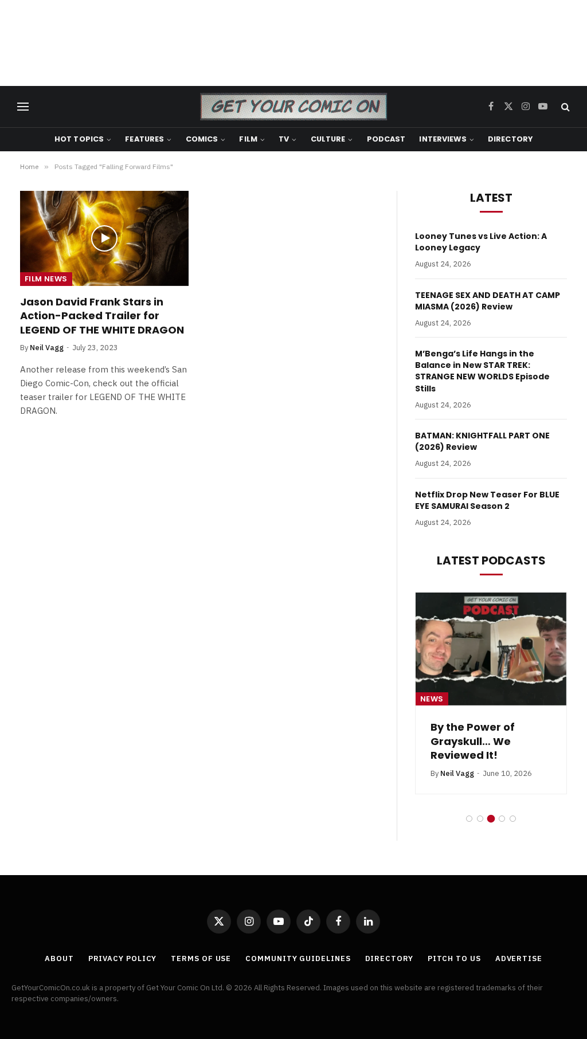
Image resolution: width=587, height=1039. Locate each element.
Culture (328, 139)
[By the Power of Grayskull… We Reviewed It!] (491, 649)
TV (284, 139)
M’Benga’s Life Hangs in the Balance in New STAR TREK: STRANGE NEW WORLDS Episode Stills (482, 371)
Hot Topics (79, 139)
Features (144, 139)
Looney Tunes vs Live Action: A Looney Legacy (481, 241)
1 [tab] (469, 818)
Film (248, 139)
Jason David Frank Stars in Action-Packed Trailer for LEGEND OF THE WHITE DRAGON (102, 316)
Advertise (518, 958)
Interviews (442, 139)
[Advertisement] (293, 43)
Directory (510, 139)
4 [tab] (501, 818)
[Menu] (23, 107)
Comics (202, 139)
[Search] (564, 107)
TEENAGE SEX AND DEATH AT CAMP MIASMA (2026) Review (487, 300)
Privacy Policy (122, 958)
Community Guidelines (297, 958)
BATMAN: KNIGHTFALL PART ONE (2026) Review (482, 441)
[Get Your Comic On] (293, 106)
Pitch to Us (454, 958)
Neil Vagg (47, 347)
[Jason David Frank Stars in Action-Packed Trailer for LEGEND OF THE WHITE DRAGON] (104, 238)
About (59, 958)
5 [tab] (512, 818)
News (432, 698)
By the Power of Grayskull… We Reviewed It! (473, 741)
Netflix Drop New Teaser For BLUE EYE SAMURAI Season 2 (487, 500)
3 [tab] (491, 818)
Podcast (386, 139)
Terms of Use (201, 958)
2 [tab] (480, 818)
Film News (46, 278)
